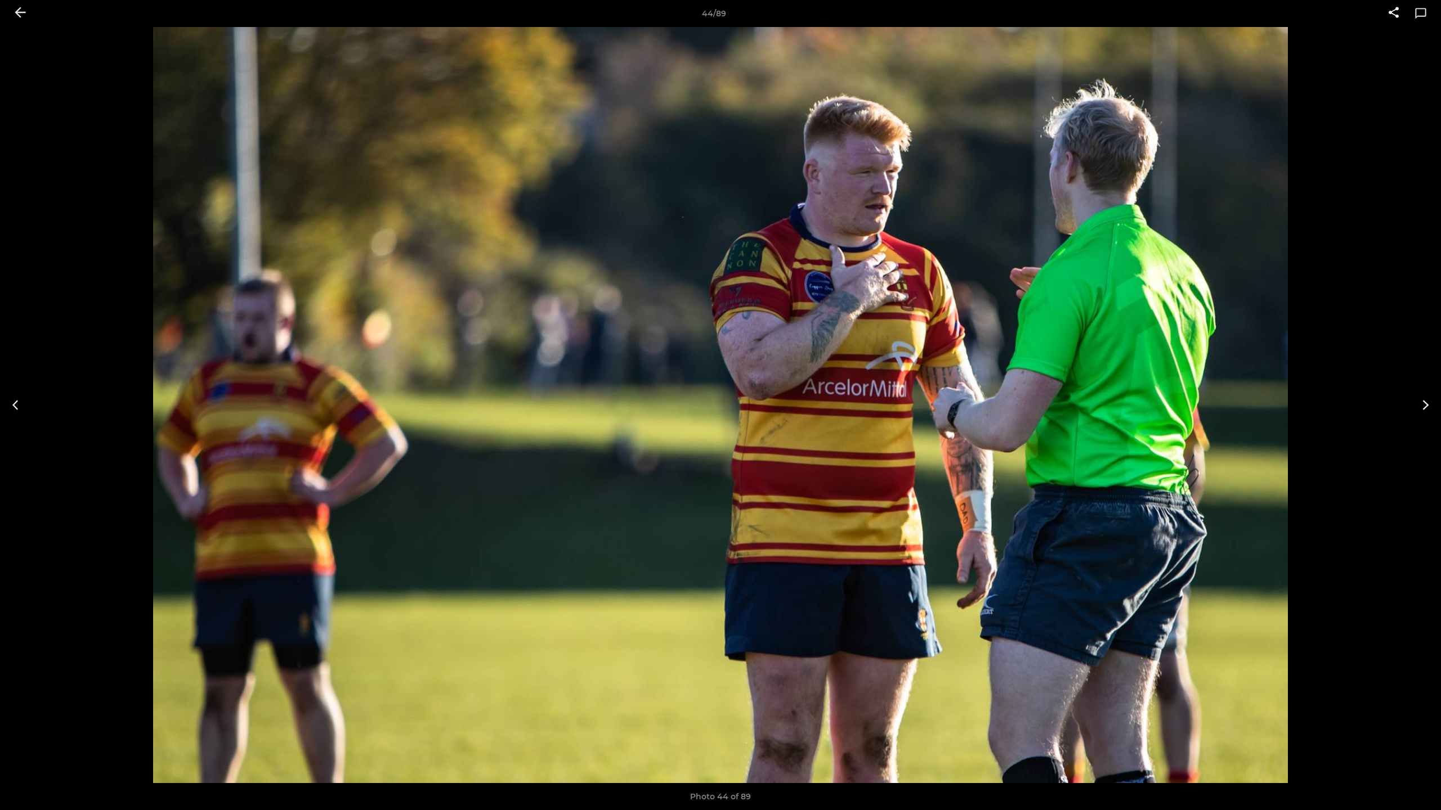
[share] (1393, 13)
